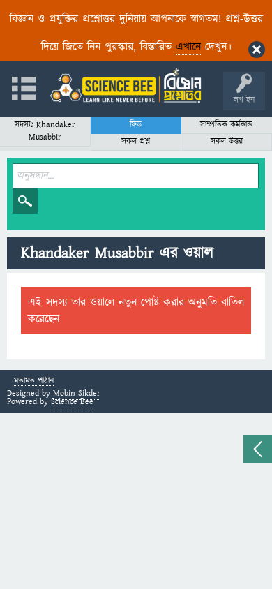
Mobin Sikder (76, 393)
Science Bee (72, 402)
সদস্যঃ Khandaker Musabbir (45, 131)
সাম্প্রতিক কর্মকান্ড (226, 125)
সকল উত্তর (227, 141)
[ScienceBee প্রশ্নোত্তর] (125, 85)
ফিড (136, 125)
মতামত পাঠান (34, 381)
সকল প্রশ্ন (135, 141)
